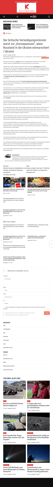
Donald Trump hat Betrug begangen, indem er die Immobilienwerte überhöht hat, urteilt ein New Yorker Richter (14, 258)
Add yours (26, 270)
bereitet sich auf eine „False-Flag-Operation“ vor (15, 76)
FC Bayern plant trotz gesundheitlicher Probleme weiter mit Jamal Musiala (38, 406)
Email (4, 294)
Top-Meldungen (6, 329)
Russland (8, 97)
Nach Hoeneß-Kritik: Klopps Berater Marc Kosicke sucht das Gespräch (13, 437)
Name (4, 287)
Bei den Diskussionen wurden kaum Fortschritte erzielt (34, 81)
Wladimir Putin (6, 93)
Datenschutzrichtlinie (8, 369)
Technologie (6, 340)
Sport (4, 344)
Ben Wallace (37, 66)
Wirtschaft (5, 336)
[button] (48, 21)
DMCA (4, 362)
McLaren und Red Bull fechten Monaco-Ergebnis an (13, 405)
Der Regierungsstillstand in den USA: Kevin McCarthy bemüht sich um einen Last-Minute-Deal (14, 211)
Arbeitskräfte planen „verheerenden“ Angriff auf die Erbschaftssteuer (36, 237)
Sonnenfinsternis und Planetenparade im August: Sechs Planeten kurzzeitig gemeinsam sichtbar (42, 28)
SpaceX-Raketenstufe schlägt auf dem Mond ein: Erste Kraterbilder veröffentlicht (38, 437)
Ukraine (18, 61)
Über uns (5, 355)
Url (3, 300)
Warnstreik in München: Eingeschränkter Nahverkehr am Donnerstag (13, 190)
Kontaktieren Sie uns (8, 347)
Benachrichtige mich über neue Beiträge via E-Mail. (17, 315)
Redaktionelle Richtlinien (8, 366)
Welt (4, 332)
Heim (4, 325)
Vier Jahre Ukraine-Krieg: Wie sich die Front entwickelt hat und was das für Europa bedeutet (38, 190)
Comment (5, 276)
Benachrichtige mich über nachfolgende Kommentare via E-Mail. (20, 313)
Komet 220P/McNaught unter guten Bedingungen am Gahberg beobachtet (18, 26)
